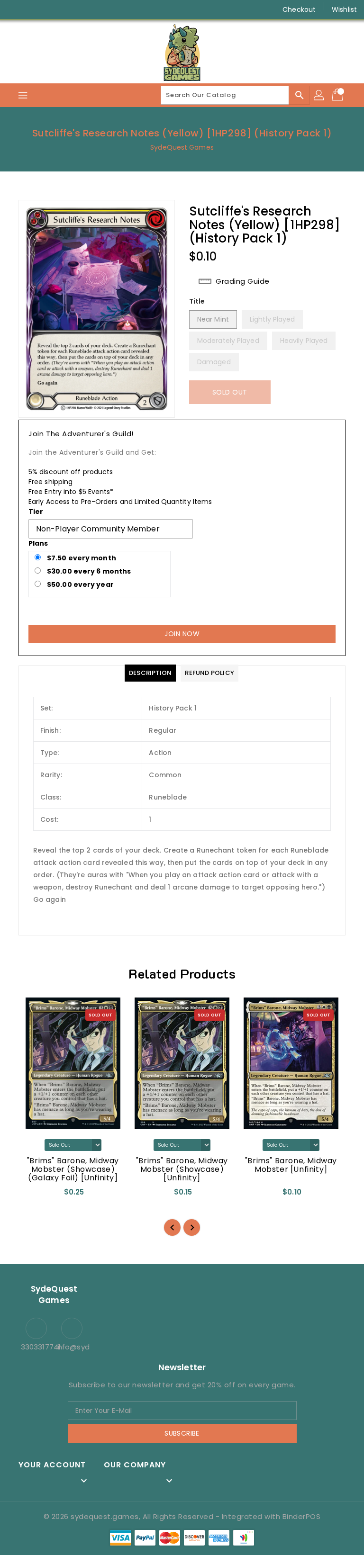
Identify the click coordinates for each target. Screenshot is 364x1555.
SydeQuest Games (182, 147)
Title (197, 301)
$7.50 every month (81, 558)
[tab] (150, 673)
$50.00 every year (80, 584)
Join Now (182, 633)
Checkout (299, 9)
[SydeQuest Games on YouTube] (51, 9)
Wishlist (344, 9)
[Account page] (319, 95)
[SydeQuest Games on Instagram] (33, 9)
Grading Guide (243, 281)
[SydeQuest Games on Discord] (69, 9)
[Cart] (338, 95)
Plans (38, 543)
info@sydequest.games (71, 1347)
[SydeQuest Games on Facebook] (15, 9)
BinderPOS (301, 1516)
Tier (35, 511)
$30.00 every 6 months (88, 571)
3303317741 (36, 1347)
